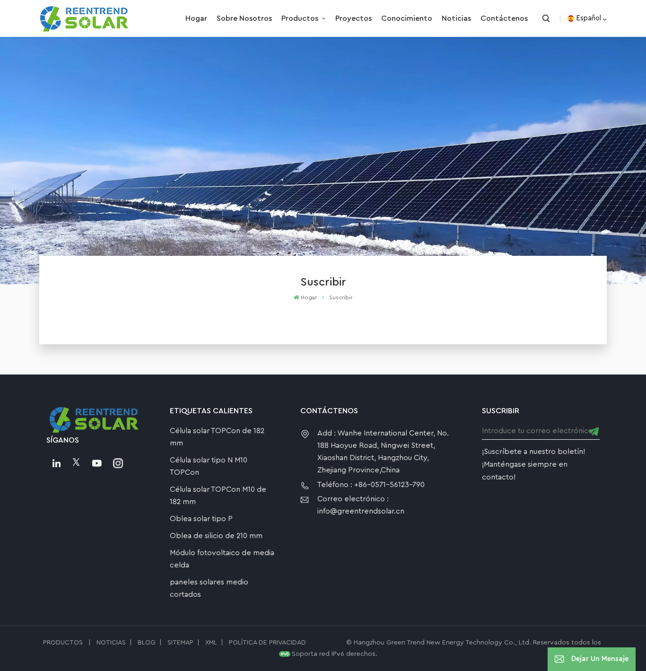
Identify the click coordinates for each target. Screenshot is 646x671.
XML (211, 642)
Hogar (196, 18)
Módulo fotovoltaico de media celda (222, 559)
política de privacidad (267, 642)
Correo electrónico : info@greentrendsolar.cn (360, 505)
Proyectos (353, 18)
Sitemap (180, 642)
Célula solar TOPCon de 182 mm (217, 437)
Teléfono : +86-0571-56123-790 (371, 484)
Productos (300, 18)
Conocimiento (406, 18)
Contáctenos (504, 18)
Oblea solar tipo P (201, 519)
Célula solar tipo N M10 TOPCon (208, 466)
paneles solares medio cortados (209, 588)
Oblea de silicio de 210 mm (216, 536)
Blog (147, 642)
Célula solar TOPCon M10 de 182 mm (218, 495)
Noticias (456, 18)
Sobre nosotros (244, 18)
